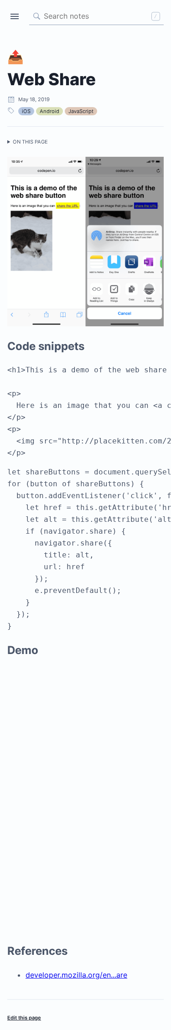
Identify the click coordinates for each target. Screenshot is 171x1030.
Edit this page (24, 1018)
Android (49, 111)
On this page (30, 142)
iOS (26, 111)
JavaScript (80, 111)
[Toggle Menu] (14, 16)
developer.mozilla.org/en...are (76, 974)
